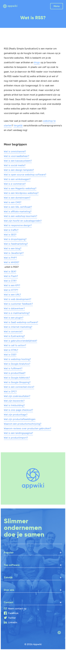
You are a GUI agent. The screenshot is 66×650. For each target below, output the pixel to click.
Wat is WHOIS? (11, 262)
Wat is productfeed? (14, 373)
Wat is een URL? (12, 294)
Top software (11, 565)
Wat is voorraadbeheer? (16, 156)
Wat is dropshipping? (15, 239)
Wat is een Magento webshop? (20, 188)
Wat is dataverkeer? (14, 308)
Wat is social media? (14, 165)
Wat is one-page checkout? (18, 410)
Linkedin (12, 622)
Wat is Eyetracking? (14, 336)
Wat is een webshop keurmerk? (20, 216)
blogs (37, 62)
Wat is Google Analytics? (17, 363)
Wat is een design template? (19, 170)
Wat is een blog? (12, 248)
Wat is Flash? (11, 276)
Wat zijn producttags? (15, 414)
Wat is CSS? (10, 354)
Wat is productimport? (16, 437)
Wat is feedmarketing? (16, 243)
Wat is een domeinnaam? (17, 197)
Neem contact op (17, 608)
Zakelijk (8, 577)
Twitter (12, 617)
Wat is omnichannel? (15, 151)
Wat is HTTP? (11, 290)
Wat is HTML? (11, 350)
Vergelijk (18, 125)
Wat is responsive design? (18, 225)
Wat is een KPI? (12, 285)
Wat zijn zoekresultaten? (17, 396)
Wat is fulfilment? (13, 368)
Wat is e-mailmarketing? (17, 313)
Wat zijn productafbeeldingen (19, 419)
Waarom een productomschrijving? (22, 423)
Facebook (13, 613)
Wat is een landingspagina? (18, 433)
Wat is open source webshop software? (25, 174)
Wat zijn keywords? (14, 400)
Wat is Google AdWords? (17, 377)
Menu (57, 6)
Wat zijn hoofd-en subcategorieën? (23, 220)
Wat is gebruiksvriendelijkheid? (20, 340)
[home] (12, 6)
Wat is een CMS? (12, 202)
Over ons (9, 589)
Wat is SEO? (10, 234)
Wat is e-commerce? (15, 183)
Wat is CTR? (10, 280)
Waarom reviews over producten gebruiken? (27, 428)
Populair (9, 552)
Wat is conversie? (13, 331)
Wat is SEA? (10, 271)
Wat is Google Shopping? (17, 382)
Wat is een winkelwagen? (17, 179)
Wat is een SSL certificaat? (18, 207)
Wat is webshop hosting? (17, 359)
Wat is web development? (17, 299)
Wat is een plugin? (13, 317)
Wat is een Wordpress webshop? (21, 193)
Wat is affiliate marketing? (17, 211)
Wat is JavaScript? (14, 253)
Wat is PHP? (10, 257)
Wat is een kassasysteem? (18, 160)
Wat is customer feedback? (18, 303)
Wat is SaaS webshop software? (21, 322)
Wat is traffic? (11, 230)
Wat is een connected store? (19, 387)
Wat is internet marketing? (18, 327)
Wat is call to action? (15, 345)
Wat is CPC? (10, 391)
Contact (8, 602)
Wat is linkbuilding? (14, 405)
